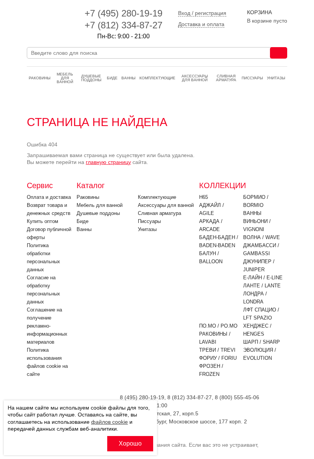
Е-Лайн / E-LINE (263, 277)
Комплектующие (157, 78)
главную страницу (108, 162)
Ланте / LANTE (262, 286)
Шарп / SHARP (261, 342)
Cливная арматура (226, 78)
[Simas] (49, 19)
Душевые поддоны (91, 78)
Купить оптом (42, 221)
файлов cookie (109, 422)
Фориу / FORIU (218, 358)
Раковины (40, 78)
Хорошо (130, 443)
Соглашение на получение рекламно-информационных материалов (47, 326)
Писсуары (252, 78)
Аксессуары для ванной (195, 78)
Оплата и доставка (49, 197)
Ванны (128, 78)
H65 (203, 197)
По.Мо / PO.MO (218, 326)
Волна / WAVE (261, 237)
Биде (112, 78)
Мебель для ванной (65, 78)
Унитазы (276, 78)
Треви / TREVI (217, 350)
